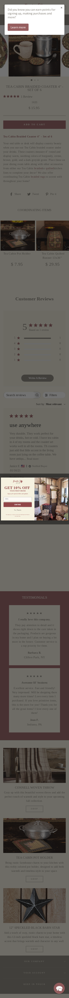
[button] (59, 988)
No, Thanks (17, 510)
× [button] (61, 7)
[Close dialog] (65, 479)
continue (17, 505)
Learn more (18, 27)
